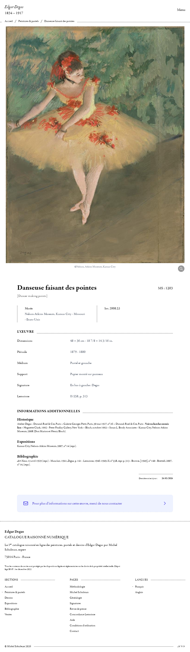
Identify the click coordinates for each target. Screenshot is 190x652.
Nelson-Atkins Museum (39, 314)
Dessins (9, 598)
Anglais (139, 592)
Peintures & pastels (28, 21)
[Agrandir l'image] (181, 268)
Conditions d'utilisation (82, 625)
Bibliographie (12, 609)
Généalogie (76, 598)
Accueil (9, 21)
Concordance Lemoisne (82, 614)
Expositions (11, 603)
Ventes (8, 614)
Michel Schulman (79, 592)
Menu (181, 9)
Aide (72, 620)
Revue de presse (78, 609)
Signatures (75, 603)
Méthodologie (77, 586)
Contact (74, 631)
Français (139, 586)
